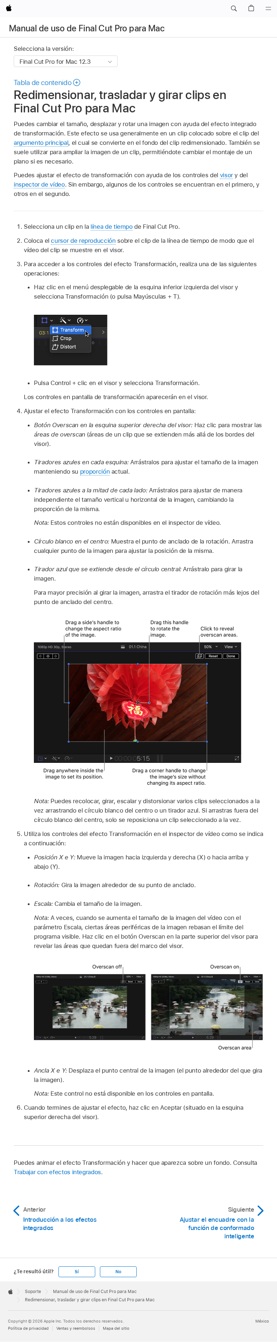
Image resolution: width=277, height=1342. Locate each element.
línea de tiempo (112, 226)
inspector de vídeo (39, 184)
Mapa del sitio (116, 1328)
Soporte (33, 1291)
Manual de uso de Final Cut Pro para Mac (86, 28)
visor (226, 175)
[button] (233, 8)
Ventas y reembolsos (75, 1328)
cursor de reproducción (83, 240)
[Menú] (268, 8)
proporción (95, 471)
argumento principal (41, 142)
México (262, 1321)
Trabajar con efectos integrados (57, 1172)
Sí (77, 1271)
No (118, 1271)
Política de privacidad (28, 1328)
